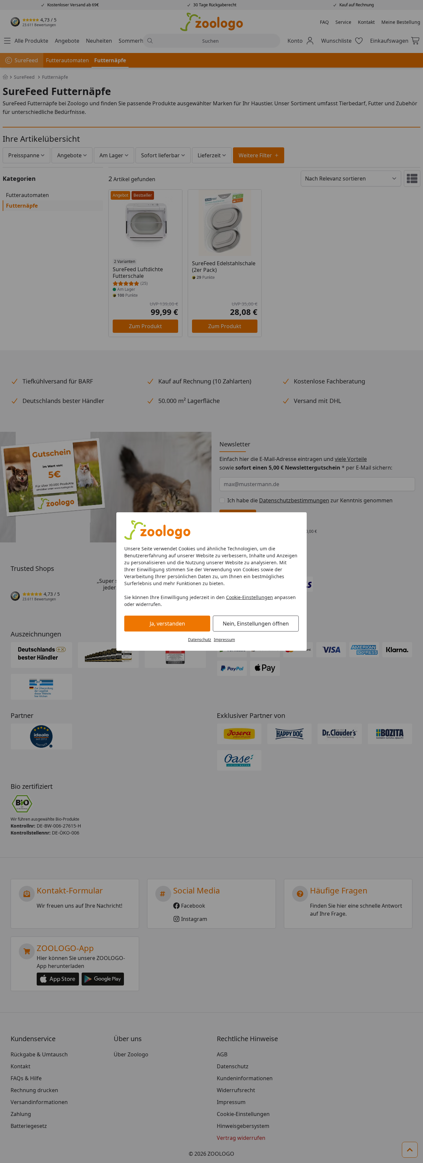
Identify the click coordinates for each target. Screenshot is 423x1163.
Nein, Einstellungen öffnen (256, 623)
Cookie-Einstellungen (249, 597)
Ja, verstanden (167, 623)
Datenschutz (199, 639)
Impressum (224, 639)
